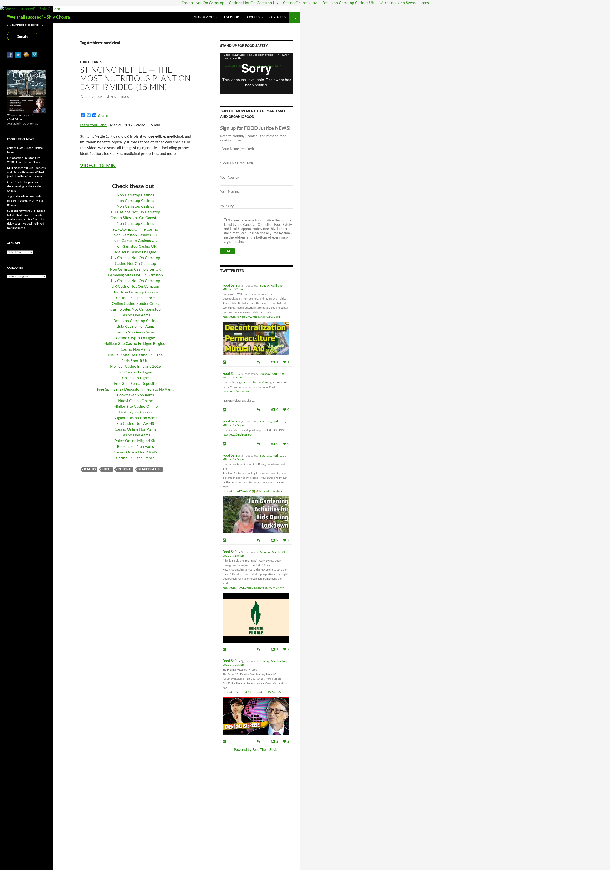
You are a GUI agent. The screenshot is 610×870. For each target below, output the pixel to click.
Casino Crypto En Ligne (135, 338)
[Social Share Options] (225, 362)
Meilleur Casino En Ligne (135, 252)
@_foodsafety (249, 285)
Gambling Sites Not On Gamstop (135, 275)
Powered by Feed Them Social (256, 750)
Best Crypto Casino (135, 412)
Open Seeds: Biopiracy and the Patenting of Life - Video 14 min (24, 186)
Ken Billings (119, 97)
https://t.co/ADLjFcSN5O (237, 434)
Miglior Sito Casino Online (135, 406)
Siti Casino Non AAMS (135, 424)
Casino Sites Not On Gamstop (135, 218)
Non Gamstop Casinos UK (135, 235)
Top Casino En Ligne (135, 372)
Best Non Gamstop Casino (135, 321)
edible (106, 469)
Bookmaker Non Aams (135, 395)
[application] (256, 73)
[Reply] (258, 361)
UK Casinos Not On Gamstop (135, 212)
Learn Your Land (93, 125)
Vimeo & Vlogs (204, 17)
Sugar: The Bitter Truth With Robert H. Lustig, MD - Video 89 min (25, 200)
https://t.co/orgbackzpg (272, 491)
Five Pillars (232, 17)
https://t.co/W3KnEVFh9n (269, 588)
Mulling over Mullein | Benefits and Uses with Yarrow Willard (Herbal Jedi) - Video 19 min (26, 172)
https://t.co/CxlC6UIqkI (266, 317)
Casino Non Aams (135, 315)
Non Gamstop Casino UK (135, 246)
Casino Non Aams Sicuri (135, 332)
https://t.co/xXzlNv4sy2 (236, 391)
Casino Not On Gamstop (135, 264)
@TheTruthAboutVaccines (253, 382)
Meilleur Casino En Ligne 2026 (135, 366)
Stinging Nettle (149, 469)
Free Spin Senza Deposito (135, 384)
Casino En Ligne (135, 378)
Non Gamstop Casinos (135, 195)
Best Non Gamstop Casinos (135, 292)
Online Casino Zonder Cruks (135, 304)
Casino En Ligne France (135, 298)
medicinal (125, 469)
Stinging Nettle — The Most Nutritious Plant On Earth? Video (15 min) (135, 78)
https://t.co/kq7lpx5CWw (237, 317)
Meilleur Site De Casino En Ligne (135, 355)
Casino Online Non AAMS (135, 452)
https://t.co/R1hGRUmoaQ (238, 588)
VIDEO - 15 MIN (98, 165)
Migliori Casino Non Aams (135, 418)
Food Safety (231, 285)
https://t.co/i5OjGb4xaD (267, 692)
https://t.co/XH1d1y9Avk (237, 692)
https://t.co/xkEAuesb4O (237, 491)
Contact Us (277, 17)
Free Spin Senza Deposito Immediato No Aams (135, 389)
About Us (253, 17)
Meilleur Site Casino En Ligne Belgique (135, 344)
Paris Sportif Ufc (135, 361)
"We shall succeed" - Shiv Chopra (38, 17)
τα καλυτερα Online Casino (135, 229)
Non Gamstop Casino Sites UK (135, 269)
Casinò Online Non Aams (135, 429)
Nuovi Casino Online (135, 401)
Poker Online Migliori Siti (135, 441)
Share (103, 116)
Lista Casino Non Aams (135, 326)
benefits (90, 469)
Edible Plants (91, 62)
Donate (22, 37)
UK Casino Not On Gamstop (135, 286)
